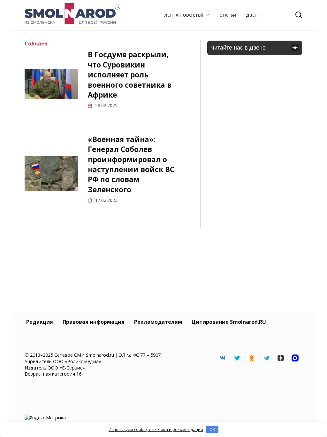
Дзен (252, 15)
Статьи (227, 15)
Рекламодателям (158, 321)
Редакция (39, 321)
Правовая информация (94, 321)
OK (212, 429)
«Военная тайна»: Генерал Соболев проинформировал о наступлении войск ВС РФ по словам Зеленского (131, 164)
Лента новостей (183, 15)
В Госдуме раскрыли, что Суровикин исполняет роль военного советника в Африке (129, 75)
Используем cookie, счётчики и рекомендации (156, 429)
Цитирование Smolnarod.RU (229, 321)
